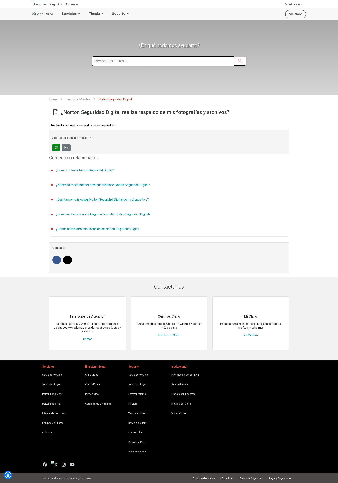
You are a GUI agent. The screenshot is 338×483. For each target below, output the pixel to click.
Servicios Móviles (52, 374)
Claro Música (92, 384)
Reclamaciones (137, 451)
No (66, 147)
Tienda (95, 14)
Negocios (55, 4)
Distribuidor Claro (181, 403)
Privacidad (227, 478)
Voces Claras (178, 413)
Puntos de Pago (137, 442)
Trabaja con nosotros (183, 393)
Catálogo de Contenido (98, 403)
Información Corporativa (185, 374)
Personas (40, 4)
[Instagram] (65, 465)
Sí (56, 147)
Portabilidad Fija (51, 403)
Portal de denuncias (204, 478)
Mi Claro (295, 14)
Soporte (119, 14)
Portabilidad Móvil (52, 393)
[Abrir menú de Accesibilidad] (8, 475)
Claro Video (91, 374)
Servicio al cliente (138, 422)
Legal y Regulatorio (280, 478)
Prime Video (92, 393)
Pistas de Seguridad (251, 478)
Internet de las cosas (54, 413)
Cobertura (47, 432)
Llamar (87, 339)
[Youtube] (74, 465)
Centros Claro (136, 432)
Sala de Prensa (179, 384)
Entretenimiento (137, 393)
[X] (55, 465)
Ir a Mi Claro (251, 335)
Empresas (71, 4)
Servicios (69, 14)
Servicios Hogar (51, 384)
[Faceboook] (46, 465)
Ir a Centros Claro (169, 335)
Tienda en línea (136, 413)
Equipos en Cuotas (53, 422)
